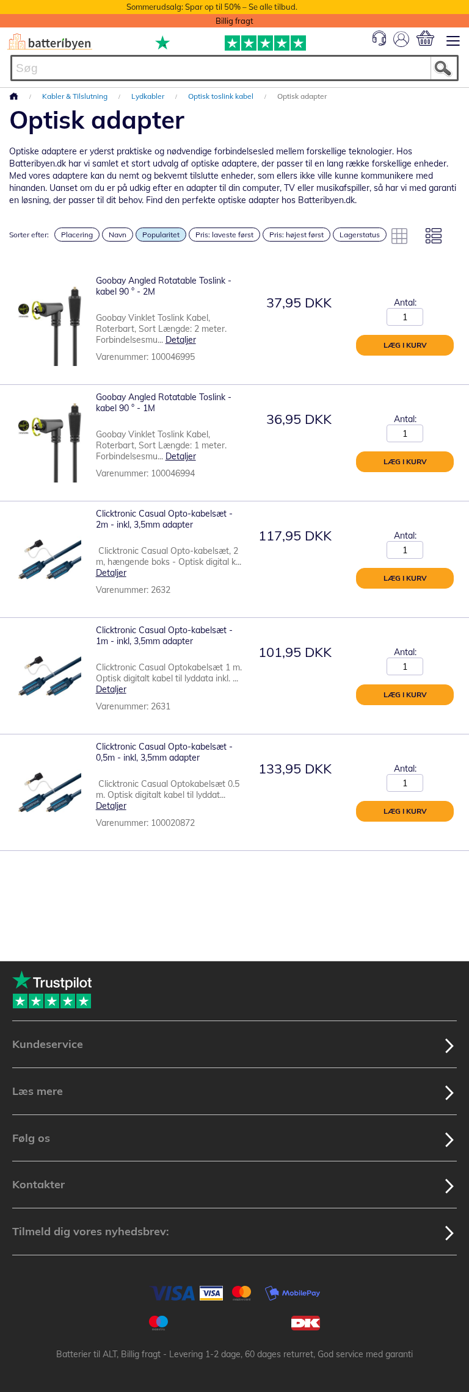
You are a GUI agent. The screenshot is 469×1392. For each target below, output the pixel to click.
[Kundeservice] (379, 42)
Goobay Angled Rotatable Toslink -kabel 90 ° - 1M (163, 403)
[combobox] (234, 68)
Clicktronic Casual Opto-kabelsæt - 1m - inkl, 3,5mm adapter (164, 636)
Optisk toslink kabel (221, 96)
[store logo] (49, 42)
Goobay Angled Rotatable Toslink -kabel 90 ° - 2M (163, 286)
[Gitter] (399, 236)
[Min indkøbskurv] (425, 38)
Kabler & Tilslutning (75, 96)
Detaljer (180, 339)
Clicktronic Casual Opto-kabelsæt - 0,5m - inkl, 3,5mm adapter (164, 752)
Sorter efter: (29, 234)
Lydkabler (148, 96)
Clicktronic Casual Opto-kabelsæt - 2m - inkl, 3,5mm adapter (164, 519)
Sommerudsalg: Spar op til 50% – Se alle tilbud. (211, 7)
